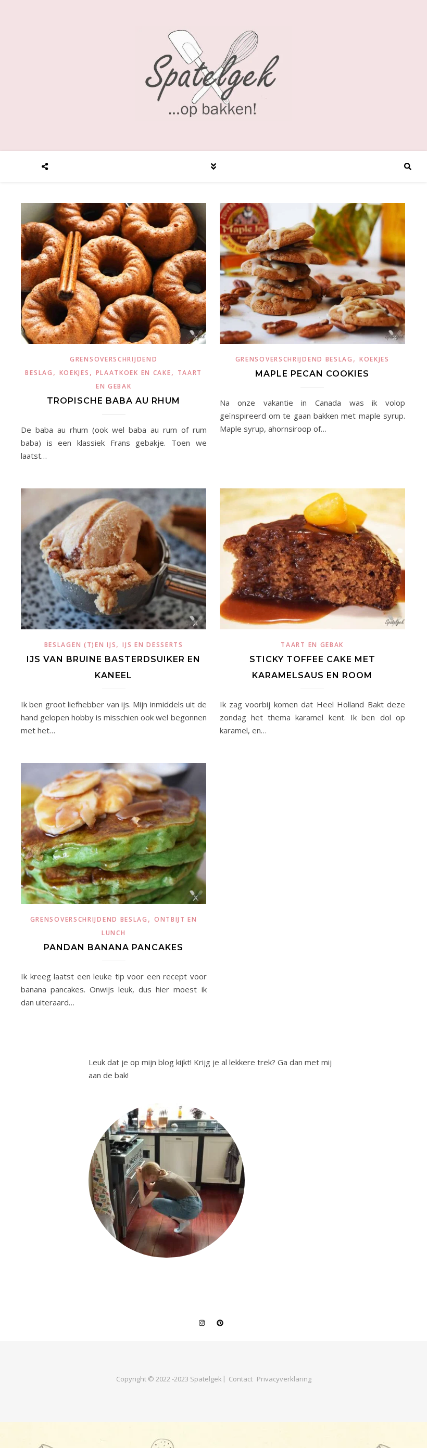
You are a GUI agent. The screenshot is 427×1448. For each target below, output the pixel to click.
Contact (241, 1379)
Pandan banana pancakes (113, 947)
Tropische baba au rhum (113, 401)
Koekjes (74, 372)
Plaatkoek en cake (133, 372)
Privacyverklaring (284, 1379)
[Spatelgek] (213, 73)
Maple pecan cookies (312, 374)
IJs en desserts (152, 644)
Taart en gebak (312, 644)
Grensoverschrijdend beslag (294, 359)
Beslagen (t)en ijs (80, 644)
